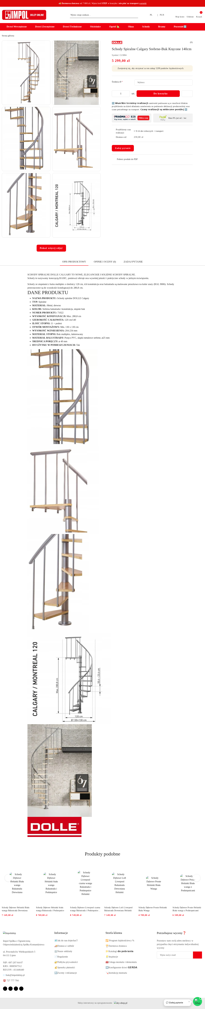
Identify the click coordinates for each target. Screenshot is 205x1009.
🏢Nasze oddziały (63, 951)
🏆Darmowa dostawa (116, 946)
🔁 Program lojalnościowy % (120, 940)
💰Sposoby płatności (64, 967)
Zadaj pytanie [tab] (133, 261)
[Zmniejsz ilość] (114, 93)
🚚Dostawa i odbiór (64, 946)
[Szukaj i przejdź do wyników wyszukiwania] (136, 15)
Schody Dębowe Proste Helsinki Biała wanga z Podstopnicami (187, 909)
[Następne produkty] (196, 878)
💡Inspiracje (112, 956)
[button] (18, 27)
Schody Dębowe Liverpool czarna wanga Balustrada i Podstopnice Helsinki (85, 909)
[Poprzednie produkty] (8, 878)
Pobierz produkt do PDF (127, 159)
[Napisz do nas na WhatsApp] (197, 1001)
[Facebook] (5, 989)
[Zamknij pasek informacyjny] (201, 3)
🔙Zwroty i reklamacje (65, 973)
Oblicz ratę (143, 118)
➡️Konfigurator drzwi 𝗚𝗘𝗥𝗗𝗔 (121, 967)
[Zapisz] (197, 955)
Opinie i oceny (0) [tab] (105, 261)
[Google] (21, 989)
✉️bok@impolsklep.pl (14, 975)
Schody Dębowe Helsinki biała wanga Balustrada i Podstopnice (50, 909)
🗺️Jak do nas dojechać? (66, 940)
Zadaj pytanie (123, 148)
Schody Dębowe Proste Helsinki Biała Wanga (153, 909)
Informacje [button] (61, 932)
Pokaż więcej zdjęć (51, 248)
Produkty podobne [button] (102, 854)
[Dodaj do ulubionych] (187, 93)
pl (151, 15)
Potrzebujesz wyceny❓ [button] (171, 933)
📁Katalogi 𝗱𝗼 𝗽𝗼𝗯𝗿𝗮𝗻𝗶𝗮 (119, 951)
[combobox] (163, 83)
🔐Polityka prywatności (66, 962)
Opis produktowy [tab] (74, 261)
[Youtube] (16, 989)
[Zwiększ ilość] (127, 93)
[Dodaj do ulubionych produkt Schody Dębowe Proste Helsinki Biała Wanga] (165, 866)
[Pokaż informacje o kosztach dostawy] (145, 137)
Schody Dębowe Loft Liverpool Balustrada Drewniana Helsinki (118, 909)
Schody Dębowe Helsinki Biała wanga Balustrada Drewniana (15, 909)
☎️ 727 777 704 (11, 980)
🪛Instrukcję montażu (116, 973)
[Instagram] (10, 989)
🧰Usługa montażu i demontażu (121, 962)
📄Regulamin (61, 956)
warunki (142, 3)
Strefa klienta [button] (114, 932)
